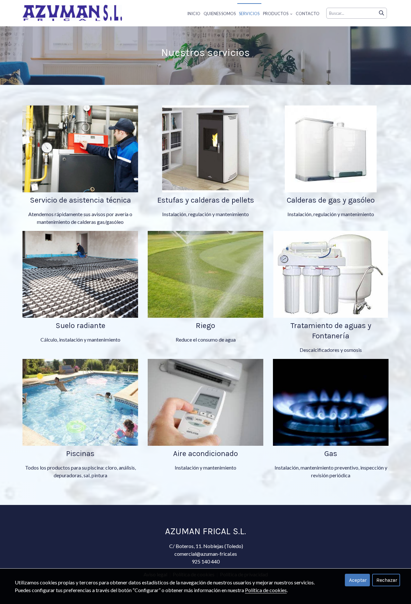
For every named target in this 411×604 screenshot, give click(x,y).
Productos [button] (276, 13)
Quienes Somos (220, 13)
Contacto (307, 13)
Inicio (193, 13)
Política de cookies (266, 590)
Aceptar (358, 580)
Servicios (249, 13)
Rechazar (386, 580)
